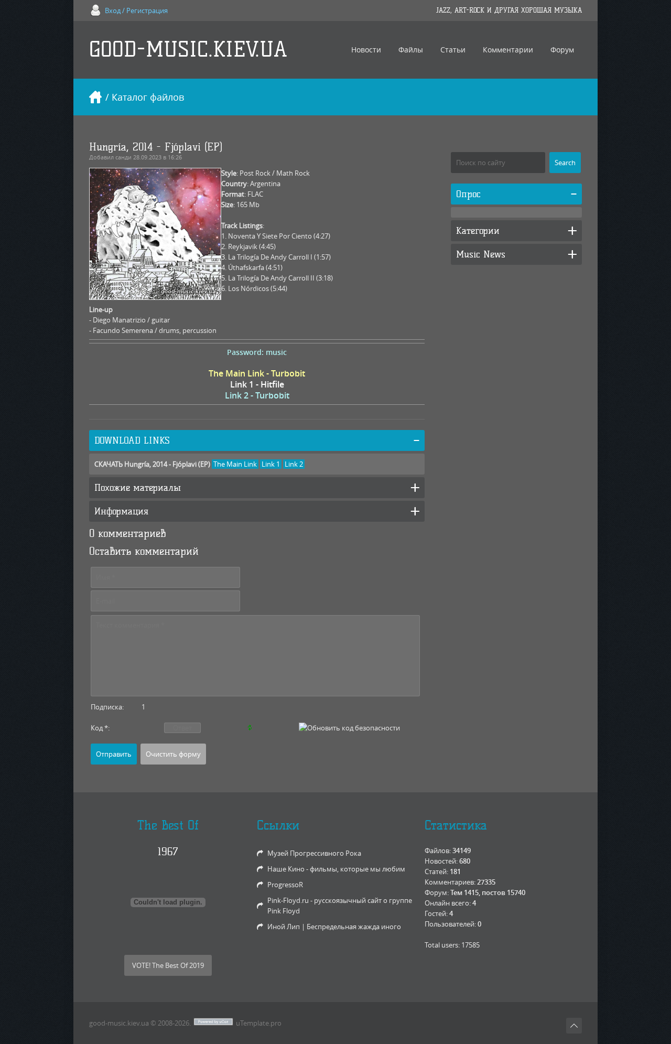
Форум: (437, 892)
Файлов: (438, 850)
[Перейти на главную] (95, 97)
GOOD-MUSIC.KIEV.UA (188, 49)
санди (123, 157)
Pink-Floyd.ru (288, 900)
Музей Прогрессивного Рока (314, 853)
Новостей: (441, 861)
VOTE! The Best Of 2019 (168, 965)
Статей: (436, 871)
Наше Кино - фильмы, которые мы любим (336, 869)
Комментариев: (450, 882)
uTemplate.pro (259, 1023)
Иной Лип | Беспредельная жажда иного (334, 926)
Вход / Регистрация (136, 10)
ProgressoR (285, 884)
